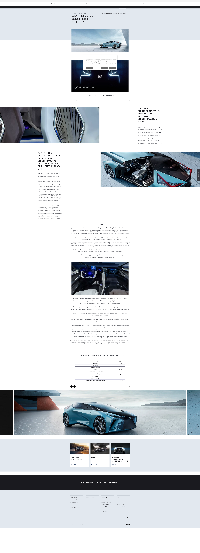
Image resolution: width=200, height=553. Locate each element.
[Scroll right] (127, 7)
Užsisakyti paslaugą (104, 497)
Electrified (77, 3)
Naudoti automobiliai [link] (65, 3)
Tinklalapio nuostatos (73, 524)
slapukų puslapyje (99, 62)
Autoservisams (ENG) (121, 506)
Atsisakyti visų (104, 67)
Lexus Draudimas (104, 506)
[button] (100, 412)
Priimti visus (112, 67)
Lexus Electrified (73, 505)
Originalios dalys (104, 508)
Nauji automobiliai (73, 497)
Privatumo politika (84, 524)
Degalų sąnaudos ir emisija (75, 507)
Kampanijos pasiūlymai (90, 497)
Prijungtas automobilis (105, 504)
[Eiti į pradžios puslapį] (52, 3)
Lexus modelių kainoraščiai (75, 499)
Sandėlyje (88, 500)
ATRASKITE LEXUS (74, 456)
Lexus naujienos (119, 499)
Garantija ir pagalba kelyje (106, 502)
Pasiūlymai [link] (72, 3)
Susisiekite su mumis (120, 504)
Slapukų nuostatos (79, 524)
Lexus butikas (119, 502)
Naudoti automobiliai (74, 502)
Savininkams (83, 3)
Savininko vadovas (104, 511)
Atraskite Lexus (89, 3)
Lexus (118, 497)
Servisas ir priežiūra (104, 500)
